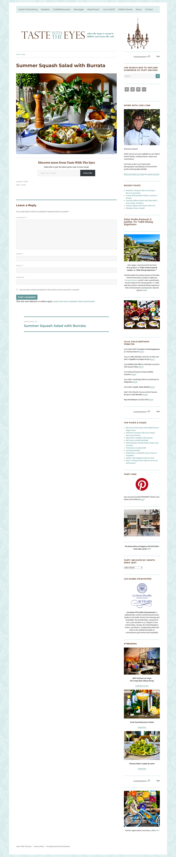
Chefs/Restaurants (62, 9)
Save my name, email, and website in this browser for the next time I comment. (49, 290)
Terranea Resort (131, 280)
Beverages (79, 9)
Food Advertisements (139, 56)
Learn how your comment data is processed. (74, 301)
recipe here (142, 727)
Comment (21, 218)
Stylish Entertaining (28, 9)
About (139, 9)
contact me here (153, 174)
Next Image (20, 54)
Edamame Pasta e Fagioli (135, 208)
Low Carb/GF (109, 9)
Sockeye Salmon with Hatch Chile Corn (140, 206)
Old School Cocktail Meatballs (137, 440)
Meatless (45, 9)
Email (19, 266)
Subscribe (87, 173)
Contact (149, 9)
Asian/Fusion (93, 9)
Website (20, 277)
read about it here (142, 686)
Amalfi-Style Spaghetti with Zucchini (140, 458)
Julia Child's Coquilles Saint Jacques (139, 438)
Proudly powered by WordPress (58, 846)
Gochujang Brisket (133, 450)
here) (153, 359)
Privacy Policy (39, 846)
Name (19, 254)
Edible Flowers (125, 9)
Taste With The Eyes (24, 846)
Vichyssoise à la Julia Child (136, 448)
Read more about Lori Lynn (134, 174)
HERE (145, 290)
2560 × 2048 (20, 185)
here (141, 352)
